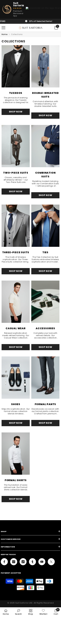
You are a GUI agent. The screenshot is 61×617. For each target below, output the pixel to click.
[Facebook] (4, 561)
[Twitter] (51, 561)
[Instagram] (13, 561)
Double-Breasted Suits (45, 95)
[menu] (3, 28)
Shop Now (16, 111)
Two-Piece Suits (15, 173)
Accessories (45, 328)
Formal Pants (45, 404)
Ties (45, 252)
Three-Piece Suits (15, 252)
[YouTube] (41, 561)
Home (5, 34)
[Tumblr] (32, 561)
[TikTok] (23, 561)
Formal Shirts (16, 480)
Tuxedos (15, 93)
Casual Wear (16, 328)
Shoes (15, 404)
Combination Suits (45, 174)
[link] (18, 612)
